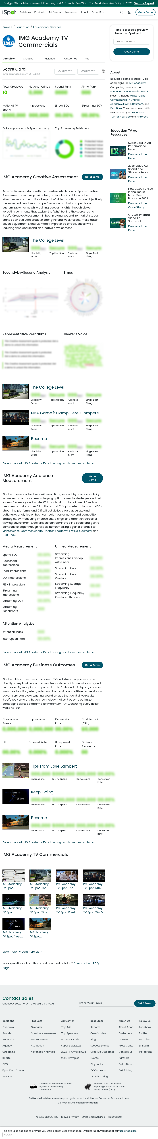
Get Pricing (125, 1070)
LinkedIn (144, 1045)
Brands (6, 1033)
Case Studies (98, 1033)
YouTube (125, 116)
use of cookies (128, 1131)
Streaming (8, 1052)
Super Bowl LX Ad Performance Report (139, 146)
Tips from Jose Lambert (54, 766)
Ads (87, 58)
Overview (8, 58)
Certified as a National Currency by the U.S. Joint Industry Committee (55, 1086)
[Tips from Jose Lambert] (15, 770)
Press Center (127, 1045)
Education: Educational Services (129, 91)
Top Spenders (69, 1033)
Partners (124, 1058)
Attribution (37, 1045)
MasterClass (11, 531)
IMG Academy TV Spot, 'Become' (39, 935)
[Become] (15, 443)
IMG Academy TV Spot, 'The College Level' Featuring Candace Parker (40, 886)
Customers (125, 1033)
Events (94, 1058)
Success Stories (99, 1045)
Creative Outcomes (102, 1052)
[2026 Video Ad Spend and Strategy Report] (118, 174)
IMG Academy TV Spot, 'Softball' (12, 886)
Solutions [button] (25, 12)
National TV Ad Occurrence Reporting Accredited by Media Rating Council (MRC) (109, 1086)
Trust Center (115, 1116)
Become (39, 438)
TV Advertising (99, 1076)
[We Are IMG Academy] (94, 900)
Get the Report (144, 3)
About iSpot (126, 1027)
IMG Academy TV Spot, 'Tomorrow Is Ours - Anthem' (12, 910)
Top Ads (66, 1027)
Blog (93, 1039)
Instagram (145, 1052)
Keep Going (42, 792)
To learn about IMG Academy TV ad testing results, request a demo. (48, 463)
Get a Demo (92, 177)
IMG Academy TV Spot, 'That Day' (65, 886)
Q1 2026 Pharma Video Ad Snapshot (139, 218)
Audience (49, 58)
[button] (79, 71)
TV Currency (98, 1070)
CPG (5, 1064)
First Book (8, 535)
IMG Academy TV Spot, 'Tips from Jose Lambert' (39, 910)
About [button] (84, 12)
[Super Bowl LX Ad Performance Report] (118, 151)
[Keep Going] (15, 796)
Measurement (39, 1039)
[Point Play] (67, 900)
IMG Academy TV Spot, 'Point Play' (65, 910)
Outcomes (70, 58)
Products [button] (39, 12)
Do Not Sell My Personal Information (78, 1102)
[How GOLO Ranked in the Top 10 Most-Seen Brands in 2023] (118, 198)
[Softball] (13, 875)
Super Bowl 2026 (71, 1045)
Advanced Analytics (43, 1052)
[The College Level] (15, 244)
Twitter (114, 116)
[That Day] (67, 875)
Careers (124, 1039)
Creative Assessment (44, 1033)
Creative (28, 58)
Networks (8, 1039)
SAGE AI (7, 1076)
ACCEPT (9, 1134)
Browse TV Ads (70, 1039)
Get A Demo (145, 12)
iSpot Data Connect (14, 1070)
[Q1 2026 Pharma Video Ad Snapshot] (118, 223)
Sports (6, 1058)
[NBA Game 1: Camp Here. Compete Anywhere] (15, 417)
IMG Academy (137, 83)
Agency (7, 1045)
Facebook (138, 112)
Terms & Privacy (70, 1116)
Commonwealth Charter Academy (44, 531)
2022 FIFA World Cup (73, 1052)
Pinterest (142, 116)
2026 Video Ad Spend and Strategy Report (138, 169)
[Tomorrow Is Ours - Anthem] (13, 900)
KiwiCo (73, 531)
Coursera (85, 531)
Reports (95, 1027)
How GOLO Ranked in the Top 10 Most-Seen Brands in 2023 (140, 193)
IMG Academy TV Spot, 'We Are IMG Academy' (94, 910)
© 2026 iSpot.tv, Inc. (47, 1116)
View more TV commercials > (22, 952)
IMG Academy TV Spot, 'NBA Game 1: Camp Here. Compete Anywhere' (93, 886)
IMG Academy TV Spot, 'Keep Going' (12, 935)
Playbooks (96, 1064)
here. (126, 1098)
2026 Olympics (70, 1058)
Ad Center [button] (55, 12)
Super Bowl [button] (98, 12)
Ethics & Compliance (93, 1116)
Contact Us (125, 1052)
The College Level (47, 240)
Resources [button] (71, 12)
